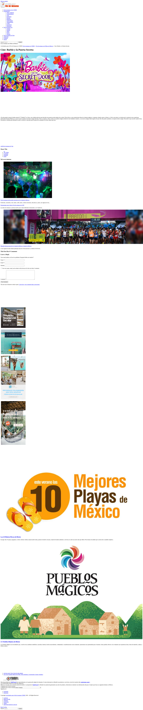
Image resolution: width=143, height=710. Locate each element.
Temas (5, 703)
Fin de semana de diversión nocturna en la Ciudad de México (15, 200)
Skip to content (4, 1)
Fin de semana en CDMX (29, 46)
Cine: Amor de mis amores (13, 673)
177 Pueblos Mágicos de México (10, 641)
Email (2, 262)
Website (2, 265)
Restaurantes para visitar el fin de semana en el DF (12, 205)
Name (2, 260)
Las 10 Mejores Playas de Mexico (11, 537)
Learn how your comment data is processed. (29, 284)
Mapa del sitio (7, 699)
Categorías (6, 702)
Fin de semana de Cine (8, 146)
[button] (5, 39)
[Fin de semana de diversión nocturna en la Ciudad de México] (28, 197)
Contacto (6, 698)
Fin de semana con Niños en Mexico (44, 46)
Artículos (6, 700)
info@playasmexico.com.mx (10, 704)
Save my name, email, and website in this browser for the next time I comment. (20, 268)
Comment (3, 279)
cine (2, 146)
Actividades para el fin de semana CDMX (15, 695)
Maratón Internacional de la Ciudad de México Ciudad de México (16, 246)
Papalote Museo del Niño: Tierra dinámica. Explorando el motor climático (23, 674)
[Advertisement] (71, 102)
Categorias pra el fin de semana (8, 687)
